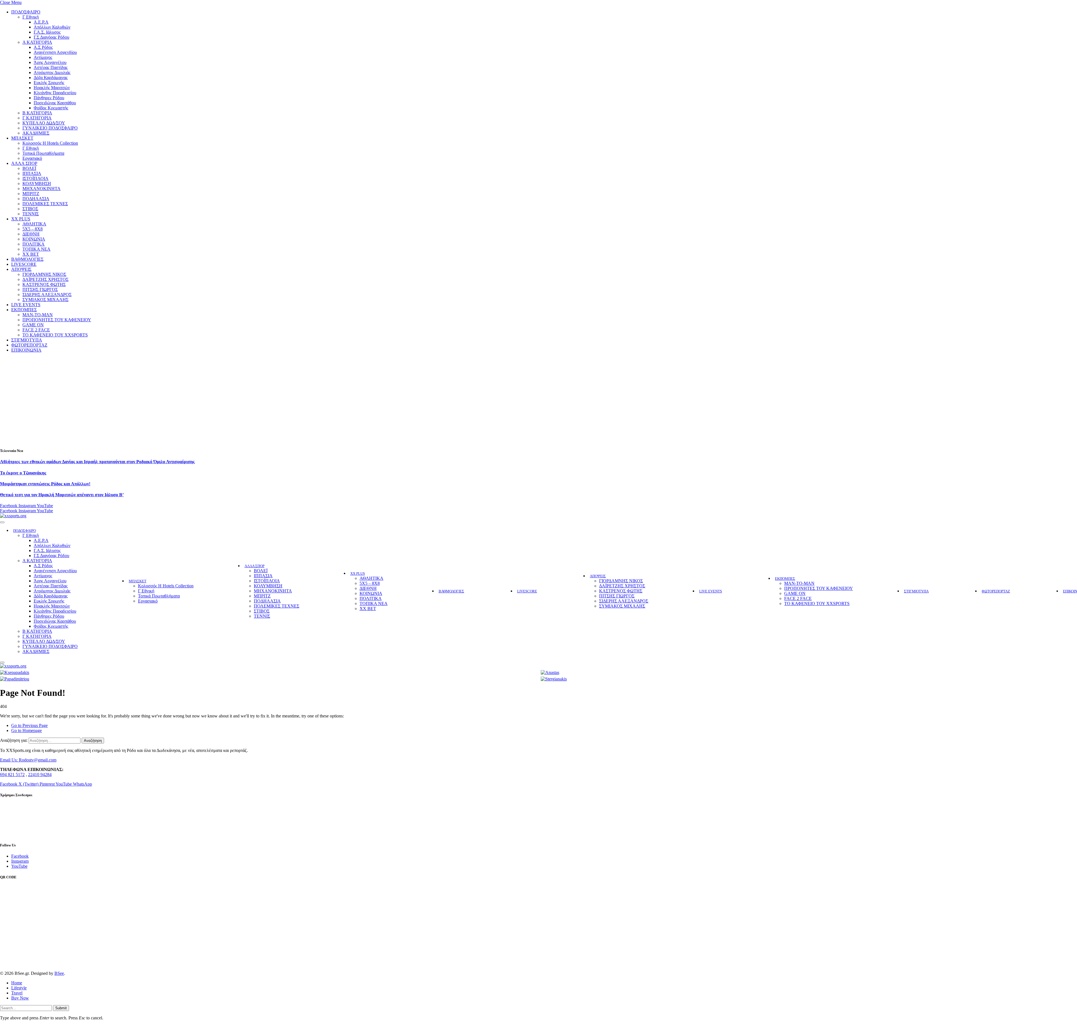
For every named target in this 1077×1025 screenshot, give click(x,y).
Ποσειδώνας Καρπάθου (55, 102)
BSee (59, 973)
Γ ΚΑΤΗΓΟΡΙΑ (37, 118)
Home (16, 982)
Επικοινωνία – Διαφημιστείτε (26, 834)
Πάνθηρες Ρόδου (49, 97)
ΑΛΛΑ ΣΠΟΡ (24, 163)
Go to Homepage (26, 730)
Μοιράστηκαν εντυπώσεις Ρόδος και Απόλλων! (45, 483)
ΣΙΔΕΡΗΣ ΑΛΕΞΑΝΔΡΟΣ (47, 294)
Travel (16, 993)
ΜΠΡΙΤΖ (30, 193)
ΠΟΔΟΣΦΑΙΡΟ (25, 12)
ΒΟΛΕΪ (29, 168)
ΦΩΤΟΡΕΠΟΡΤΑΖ (29, 345)
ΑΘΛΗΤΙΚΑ (34, 223)
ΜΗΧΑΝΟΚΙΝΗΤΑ (41, 188)
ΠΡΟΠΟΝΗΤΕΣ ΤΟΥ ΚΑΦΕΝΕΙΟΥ (56, 319)
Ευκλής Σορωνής (49, 82)
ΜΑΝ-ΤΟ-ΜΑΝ (37, 314)
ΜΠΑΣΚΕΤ (22, 138)
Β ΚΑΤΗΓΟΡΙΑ (37, 112)
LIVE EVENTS (25, 304)
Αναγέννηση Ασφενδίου (55, 52)
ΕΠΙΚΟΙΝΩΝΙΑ (26, 350)
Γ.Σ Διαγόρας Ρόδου (51, 37)
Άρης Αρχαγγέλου (50, 62)
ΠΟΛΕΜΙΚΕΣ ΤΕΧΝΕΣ (45, 203)
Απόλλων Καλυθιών (52, 27)
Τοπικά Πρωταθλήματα (43, 153)
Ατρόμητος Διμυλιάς (52, 72)
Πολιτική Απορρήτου (19, 827)
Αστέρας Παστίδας (51, 67)
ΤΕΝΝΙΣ (30, 213)
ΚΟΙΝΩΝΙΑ (33, 239)
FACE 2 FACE (36, 329)
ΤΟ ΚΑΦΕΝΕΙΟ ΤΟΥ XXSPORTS (55, 335)
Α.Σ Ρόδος (43, 47)
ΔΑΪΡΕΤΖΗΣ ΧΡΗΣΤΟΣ (45, 279)
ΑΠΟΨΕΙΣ (21, 269)
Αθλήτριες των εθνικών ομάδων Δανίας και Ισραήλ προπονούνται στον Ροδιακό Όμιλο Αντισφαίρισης (97, 461)
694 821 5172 (12, 774)
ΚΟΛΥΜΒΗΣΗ (36, 183)
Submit (61, 1008)
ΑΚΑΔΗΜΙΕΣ (35, 133)
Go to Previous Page (29, 725)
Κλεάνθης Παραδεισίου (55, 92)
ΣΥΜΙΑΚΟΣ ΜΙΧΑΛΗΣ (45, 299)
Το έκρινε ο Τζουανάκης (23, 472)
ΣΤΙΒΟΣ (30, 208)
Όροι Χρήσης (12, 820)
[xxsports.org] (13, 515)
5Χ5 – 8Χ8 (32, 229)
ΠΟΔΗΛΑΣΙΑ (35, 198)
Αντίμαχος (43, 57)
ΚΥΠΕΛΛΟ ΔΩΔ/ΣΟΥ (43, 123)
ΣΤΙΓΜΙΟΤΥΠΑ (26, 340)
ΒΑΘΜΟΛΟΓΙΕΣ (27, 259)
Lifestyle (19, 987)
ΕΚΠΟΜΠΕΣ (24, 309)
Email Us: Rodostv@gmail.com (28, 760)
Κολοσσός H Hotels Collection (50, 143)
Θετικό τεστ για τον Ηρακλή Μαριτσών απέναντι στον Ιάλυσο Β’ (62, 494)
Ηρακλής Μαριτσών (52, 87)
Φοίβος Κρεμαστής (51, 107)
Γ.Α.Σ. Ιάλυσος (47, 32)
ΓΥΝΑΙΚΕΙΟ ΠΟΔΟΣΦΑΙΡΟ (50, 128)
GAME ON (33, 324)
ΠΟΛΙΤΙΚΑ (33, 244)
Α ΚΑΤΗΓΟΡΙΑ (37, 42)
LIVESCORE (23, 264)
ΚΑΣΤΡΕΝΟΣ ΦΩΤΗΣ (44, 284)
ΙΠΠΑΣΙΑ (31, 173)
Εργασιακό (32, 158)
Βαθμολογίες (12, 806)
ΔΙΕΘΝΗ (31, 234)
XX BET (30, 254)
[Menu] (2, 522)
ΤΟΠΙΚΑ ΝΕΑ (36, 249)
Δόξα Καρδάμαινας (51, 77)
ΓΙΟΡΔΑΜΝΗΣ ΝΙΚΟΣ (44, 274)
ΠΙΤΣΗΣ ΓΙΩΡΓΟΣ (40, 289)
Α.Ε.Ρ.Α (41, 22)
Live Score (9, 813)
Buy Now (20, 998)
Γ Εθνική (30, 17)
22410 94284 (40, 774)
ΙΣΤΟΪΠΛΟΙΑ (35, 178)
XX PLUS (20, 218)
